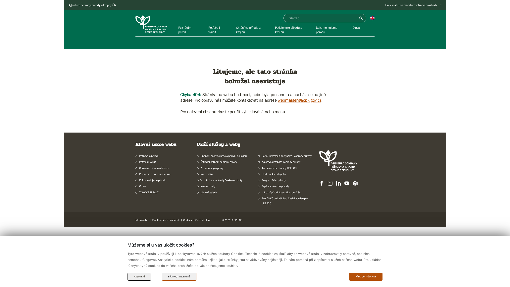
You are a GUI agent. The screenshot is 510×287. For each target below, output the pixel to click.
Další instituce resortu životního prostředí (411, 5)
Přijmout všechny (365, 276)
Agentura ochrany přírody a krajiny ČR (92, 5)
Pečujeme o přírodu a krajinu (155, 174)
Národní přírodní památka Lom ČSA (281, 192)
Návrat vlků (206, 174)
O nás (142, 186)
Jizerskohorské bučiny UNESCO (279, 168)
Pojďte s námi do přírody (275, 186)
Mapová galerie (208, 192)
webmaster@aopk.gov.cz (299, 100)
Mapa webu (141, 220)
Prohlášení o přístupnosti (165, 220)
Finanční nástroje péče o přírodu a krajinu (223, 155)
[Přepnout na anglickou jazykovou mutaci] (372, 18)
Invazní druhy (208, 186)
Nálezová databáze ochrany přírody (281, 161)
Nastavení (139, 276)
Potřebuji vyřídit (147, 161)
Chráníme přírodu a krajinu (154, 168)
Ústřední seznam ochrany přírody (218, 161)
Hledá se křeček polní (273, 174)
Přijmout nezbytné (179, 276)
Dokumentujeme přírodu (152, 180)
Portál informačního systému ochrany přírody (287, 155)
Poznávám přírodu (149, 155)
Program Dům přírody (273, 180)
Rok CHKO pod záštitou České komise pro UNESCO (285, 201)
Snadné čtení (202, 220)
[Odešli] (361, 18)
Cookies (187, 220)
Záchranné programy (212, 168)
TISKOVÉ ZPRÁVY (149, 192)
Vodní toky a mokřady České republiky (221, 180)
